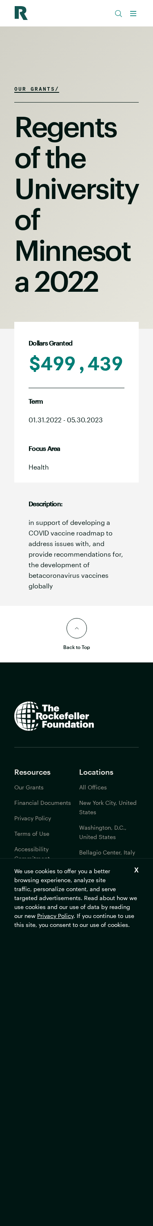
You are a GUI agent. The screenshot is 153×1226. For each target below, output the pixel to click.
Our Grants (29, 787)
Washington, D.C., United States (102, 832)
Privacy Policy (55, 915)
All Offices (93, 787)
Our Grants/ (36, 88)
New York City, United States (108, 807)
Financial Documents (42, 802)
